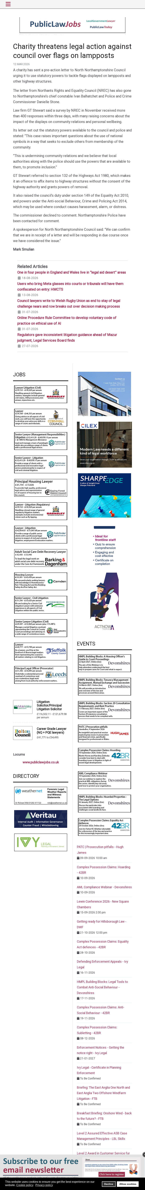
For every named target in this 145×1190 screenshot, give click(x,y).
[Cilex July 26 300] (104, 444)
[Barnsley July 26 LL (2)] (40, 394)
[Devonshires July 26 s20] (104, 710)
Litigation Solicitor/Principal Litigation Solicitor (49, 705)
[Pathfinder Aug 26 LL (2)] (40, 534)
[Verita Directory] (40, 818)
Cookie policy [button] (24, 1185)
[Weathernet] (40, 795)
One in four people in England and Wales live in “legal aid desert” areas (71, 272)
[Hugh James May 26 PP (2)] (104, 733)
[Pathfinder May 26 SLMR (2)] (40, 440)
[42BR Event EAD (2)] (104, 827)
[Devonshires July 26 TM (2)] (104, 686)
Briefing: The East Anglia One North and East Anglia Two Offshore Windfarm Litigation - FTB (103, 1093)
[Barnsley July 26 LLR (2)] (40, 511)
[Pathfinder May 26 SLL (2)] (40, 464)
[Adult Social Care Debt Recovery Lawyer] (40, 557)
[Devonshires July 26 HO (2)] (104, 663)
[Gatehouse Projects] (104, 393)
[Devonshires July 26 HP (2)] (104, 803)
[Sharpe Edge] (104, 495)
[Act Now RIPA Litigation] (104, 579)
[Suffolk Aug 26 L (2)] (40, 651)
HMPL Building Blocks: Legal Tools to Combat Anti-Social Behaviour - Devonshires (102, 987)
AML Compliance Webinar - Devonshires (104, 887)
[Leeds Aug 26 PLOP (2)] (40, 674)
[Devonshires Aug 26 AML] (104, 780)
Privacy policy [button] (44, 1185)
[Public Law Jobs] (72, 25)
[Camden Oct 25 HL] (40, 581)
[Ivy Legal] (40, 842)
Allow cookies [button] (127, 1184)
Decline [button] (108, 1184)
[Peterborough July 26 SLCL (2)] (40, 604)
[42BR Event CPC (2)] (104, 756)
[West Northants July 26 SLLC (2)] (40, 628)
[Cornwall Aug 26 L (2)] (40, 417)
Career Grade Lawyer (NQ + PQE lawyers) (51, 730)
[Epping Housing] (40, 487)
